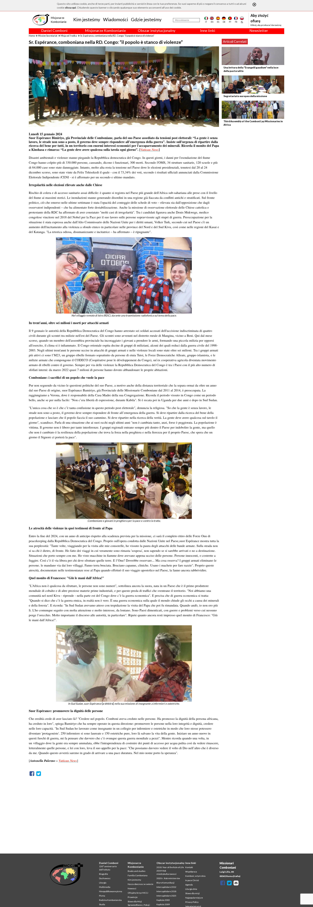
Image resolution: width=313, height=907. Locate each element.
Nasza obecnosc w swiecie (140, 884)
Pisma (102, 895)
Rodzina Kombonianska (110, 900)
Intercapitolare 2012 (166, 887)
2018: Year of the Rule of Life (170, 867)
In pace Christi (192, 880)
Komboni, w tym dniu (195, 876)
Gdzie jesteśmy (146, 19)
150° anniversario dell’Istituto (108, 868)
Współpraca (191, 871)
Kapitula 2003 (163, 900)
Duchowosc (104, 878)
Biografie (103, 874)
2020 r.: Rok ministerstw (168, 878)
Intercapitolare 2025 (166, 895)
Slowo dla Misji (135, 901)
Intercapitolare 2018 (166, 891)
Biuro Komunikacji (165, 882)
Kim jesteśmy (86, 19)
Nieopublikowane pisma (110, 891)
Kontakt (189, 867)
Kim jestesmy (134, 879)
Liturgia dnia (191, 889)
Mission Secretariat (47, 35)
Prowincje (132, 897)
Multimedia (104, 887)
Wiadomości (115, 19)
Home (32, 35)
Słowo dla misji (192, 893)
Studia (102, 904)
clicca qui (70, 7)
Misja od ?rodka (69, 35)
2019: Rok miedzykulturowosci (166, 872)
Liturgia (102, 882)
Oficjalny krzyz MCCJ (138, 892)
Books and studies (136, 871)
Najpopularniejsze (194, 897)
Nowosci (132, 888)
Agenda (189, 884)
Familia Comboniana (137, 875)
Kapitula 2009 (163, 904)
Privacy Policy (192, 902)
